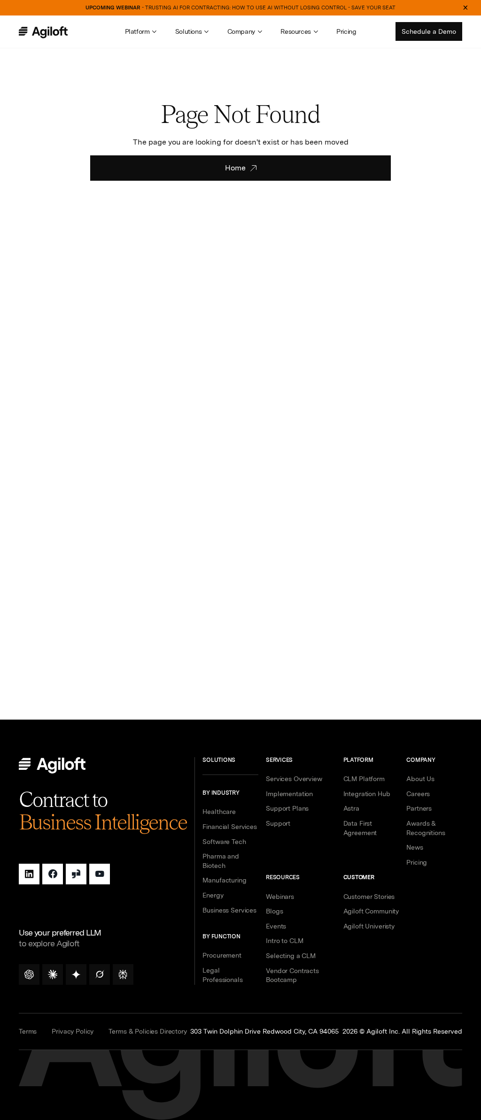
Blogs (274, 911)
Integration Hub (366, 794)
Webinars (280, 896)
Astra (351, 808)
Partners (419, 808)
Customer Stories (369, 896)
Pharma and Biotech (220, 860)
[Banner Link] (240, 7)
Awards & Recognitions (425, 828)
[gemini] (76, 974)
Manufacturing (224, 880)
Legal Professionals (222, 975)
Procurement (221, 955)
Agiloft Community (371, 911)
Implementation (289, 794)
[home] (53, 32)
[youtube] (99, 874)
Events (276, 926)
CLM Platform (364, 778)
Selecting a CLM (291, 955)
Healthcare (219, 811)
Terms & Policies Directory (147, 1031)
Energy (212, 895)
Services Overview (294, 778)
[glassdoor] (76, 874)
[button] (141, 31)
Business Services (229, 910)
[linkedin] (29, 874)
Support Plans (287, 808)
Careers (418, 794)
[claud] (52, 974)
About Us (420, 778)
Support (278, 823)
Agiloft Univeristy (369, 926)
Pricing (346, 31)
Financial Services (229, 826)
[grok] (99, 974)
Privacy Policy (72, 1031)
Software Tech (224, 841)
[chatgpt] (29, 974)
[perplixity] (123, 974)
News (414, 847)
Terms (28, 1031)
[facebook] (52, 874)
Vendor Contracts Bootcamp (292, 975)
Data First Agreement (360, 828)
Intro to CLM (284, 940)
